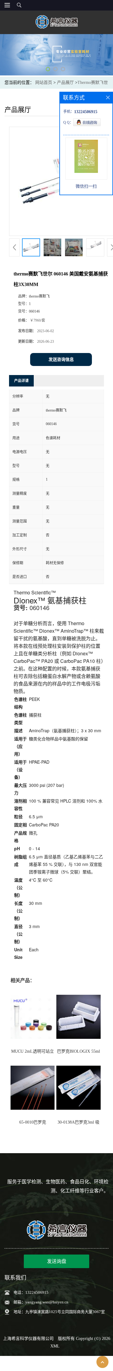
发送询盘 (56, 1261)
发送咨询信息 (61, 359)
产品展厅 (65, 82)
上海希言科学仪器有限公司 (28, 1338)
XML (55, 1346)
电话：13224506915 (31, 1292)
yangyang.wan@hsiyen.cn (46, 1302)
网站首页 (43, 82)
